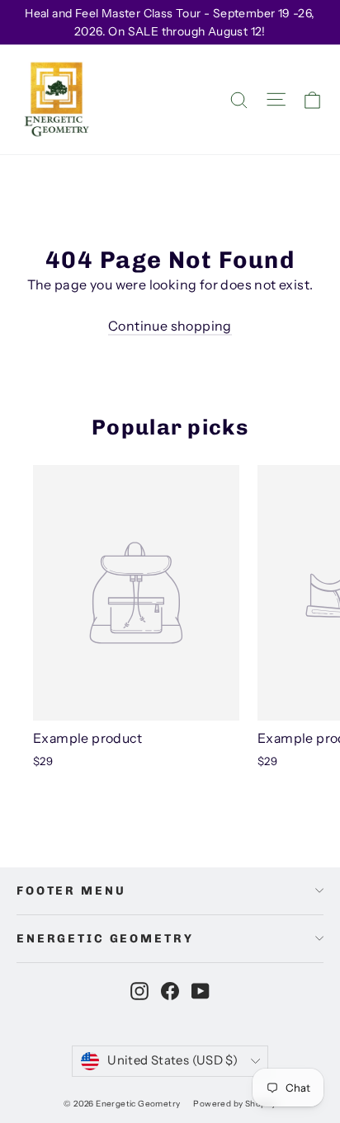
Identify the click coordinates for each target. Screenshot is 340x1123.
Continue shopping (170, 325)
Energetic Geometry (105, 939)
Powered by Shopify (234, 1103)
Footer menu (71, 891)
